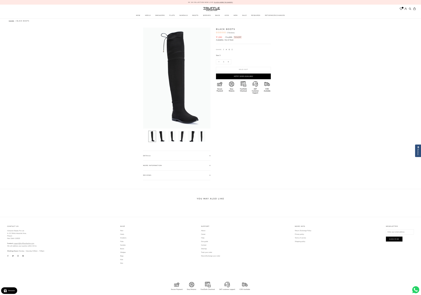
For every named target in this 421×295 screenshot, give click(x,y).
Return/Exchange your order (210, 256)
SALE (244, 15)
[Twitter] (226, 49)
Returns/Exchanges (275, 15)
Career (203, 234)
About (203, 231)
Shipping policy (300, 241)
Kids (121, 260)
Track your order (206, 252)
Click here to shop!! (223, 2)
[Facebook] (223, 49)
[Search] (410, 9)
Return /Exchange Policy (303, 231)
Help (202, 238)
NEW (138, 15)
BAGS (217, 15)
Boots (122, 249)
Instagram (232, 49)
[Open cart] (414, 9)
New (121, 231)
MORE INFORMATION (152, 165)
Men (121, 263)
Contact (203, 245)
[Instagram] (18, 255)
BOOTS (195, 15)
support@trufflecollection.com (23, 243)
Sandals (123, 245)
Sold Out (243, 69)
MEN (236, 15)
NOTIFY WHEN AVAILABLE (243, 76)
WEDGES (207, 15)
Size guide (204, 241)
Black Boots (23, 21)
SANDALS (183, 15)
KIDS (227, 15)
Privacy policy (299, 234)
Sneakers (123, 238)
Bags (122, 256)
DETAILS (147, 155)
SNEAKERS (160, 15)
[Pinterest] (229, 49)
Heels (148, 15)
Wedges (123, 252)
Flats (172, 15)
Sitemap (204, 249)
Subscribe (394, 239)
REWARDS (255, 15)
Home (11, 21)
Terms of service (300, 238)
